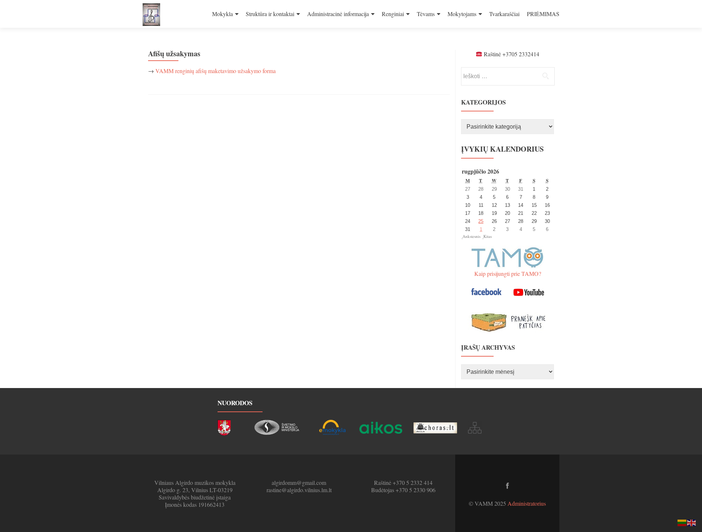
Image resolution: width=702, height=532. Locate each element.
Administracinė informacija (338, 14)
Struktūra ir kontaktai (270, 14)
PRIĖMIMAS (543, 14)
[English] (692, 522)
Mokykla (222, 14)
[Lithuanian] (682, 522)
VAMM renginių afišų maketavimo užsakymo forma (215, 71)
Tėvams (426, 14)
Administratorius (526, 503)
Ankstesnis (471, 236)
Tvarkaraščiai (504, 14)
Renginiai (393, 14)
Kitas (487, 236)
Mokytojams (462, 14)
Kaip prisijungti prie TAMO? (507, 273)
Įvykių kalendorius (502, 149)
